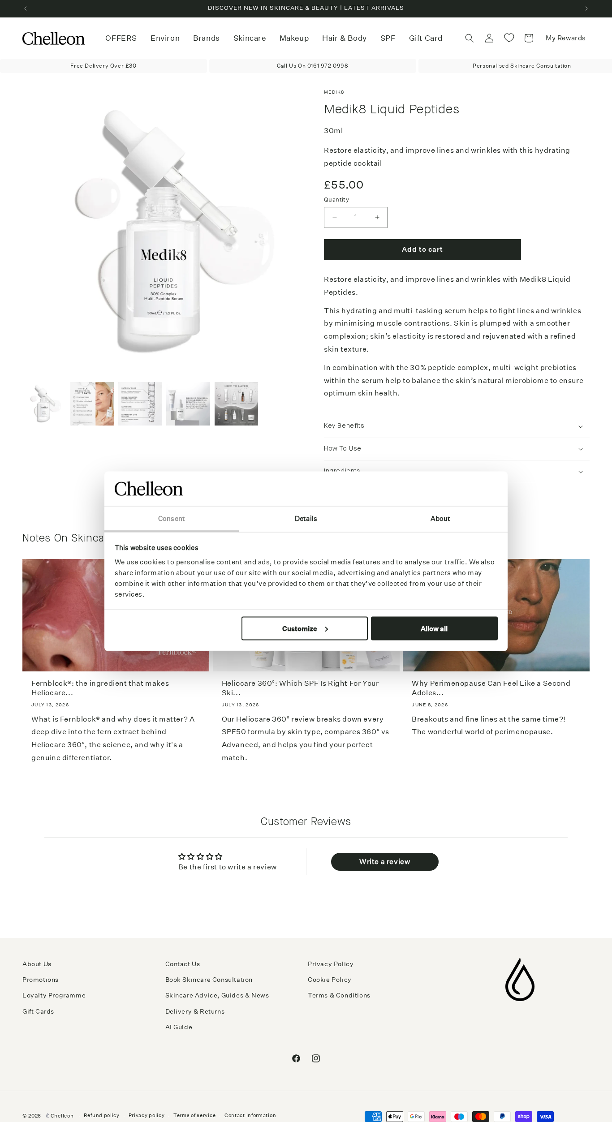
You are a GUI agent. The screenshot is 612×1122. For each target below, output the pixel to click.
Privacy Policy (330, 964)
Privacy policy (147, 1115)
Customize (299, 628)
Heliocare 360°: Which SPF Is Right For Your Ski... (300, 688)
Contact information (250, 1115)
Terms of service (194, 1115)
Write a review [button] (384, 861)
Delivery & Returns (195, 1011)
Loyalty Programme (54, 995)
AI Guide (179, 1027)
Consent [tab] (171, 518)
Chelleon (62, 1116)
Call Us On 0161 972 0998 (312, 65)
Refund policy (102, 1115)
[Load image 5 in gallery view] (236, 404)
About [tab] (441, 518)
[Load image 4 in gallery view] (188, 404)
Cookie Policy (330, 980)
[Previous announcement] (25, 8)
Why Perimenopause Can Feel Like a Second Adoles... (491, 688)
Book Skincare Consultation (209, 980)
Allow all (434, 628)
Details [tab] (306, 518)
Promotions (40, 980)
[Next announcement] (586, 8)
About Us (37, 964)
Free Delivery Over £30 (103, 65)
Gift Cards (38, 1011)
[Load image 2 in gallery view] (92, 404)
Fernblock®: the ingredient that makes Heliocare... (100, 688)
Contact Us (182, 964)
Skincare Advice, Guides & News (217, 995)
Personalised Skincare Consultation (522, 65)
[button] (165, 38)
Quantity (336, 199)
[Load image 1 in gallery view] (44, 404)
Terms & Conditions (339, 995)
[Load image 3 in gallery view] (140, 404)
